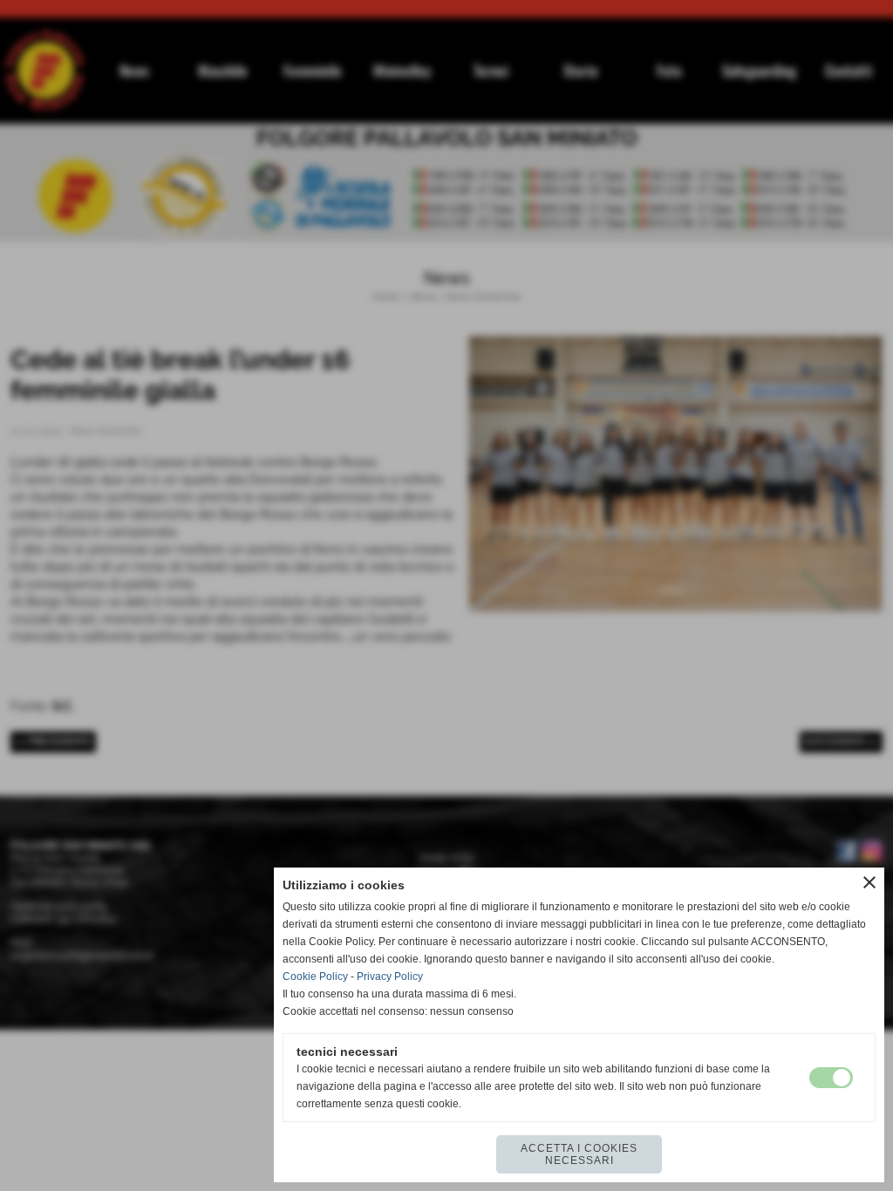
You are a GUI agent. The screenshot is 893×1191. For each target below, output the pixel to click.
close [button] (869, 882)
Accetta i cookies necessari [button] (579, 1154)
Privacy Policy (390, 976)
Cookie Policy (315, 976)
